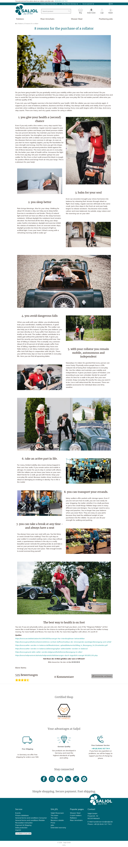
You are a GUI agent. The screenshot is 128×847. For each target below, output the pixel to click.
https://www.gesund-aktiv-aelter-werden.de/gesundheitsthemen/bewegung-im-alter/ (48, 652)
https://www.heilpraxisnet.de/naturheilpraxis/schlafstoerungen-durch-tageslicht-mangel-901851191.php (56, 655)
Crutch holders (75, 815)
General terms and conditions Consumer (31, 818)
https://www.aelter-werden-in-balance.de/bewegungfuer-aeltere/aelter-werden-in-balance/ (51, 649)
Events (18, 813)
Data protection (21, 828)
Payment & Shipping (23, 825)
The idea (54, 818)
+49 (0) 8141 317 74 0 (60, 1)
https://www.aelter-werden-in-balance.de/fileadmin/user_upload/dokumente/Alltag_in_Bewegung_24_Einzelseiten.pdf (61, 645)
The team (54, 815)
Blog (80, 13)
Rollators (20, 19)
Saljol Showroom (57, 813)
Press (53, 823)
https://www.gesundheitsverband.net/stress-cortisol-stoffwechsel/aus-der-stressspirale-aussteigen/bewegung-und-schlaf (63, 642)
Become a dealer (57, 820)
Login (102, 13)
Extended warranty (58, 828)
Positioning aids (106, 19)
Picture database (22, 815)
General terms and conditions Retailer (30, 820)
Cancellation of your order (23, 833)
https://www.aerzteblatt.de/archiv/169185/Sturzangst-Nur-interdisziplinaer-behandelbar (50, 638)
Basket (111, 12)
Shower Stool (76, 19)
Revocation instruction (24, 823)
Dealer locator (91, 13)
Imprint (18, 830)
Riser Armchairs (47, 19)
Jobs (52, 825)
